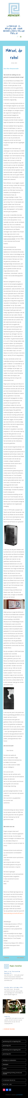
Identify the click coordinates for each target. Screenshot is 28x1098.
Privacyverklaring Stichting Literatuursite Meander (12, 1073)
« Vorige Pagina (9, 1029)
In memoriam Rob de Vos (9, 1080)
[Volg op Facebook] (10, 1090)
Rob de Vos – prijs (7, 1084)
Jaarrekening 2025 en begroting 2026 (12, 1041)
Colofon (5, 1068)
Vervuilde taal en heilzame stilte (13, 987)
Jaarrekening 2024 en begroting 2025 (12, 1049)
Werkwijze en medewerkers (9, 1060)
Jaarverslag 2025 (7, 1045)
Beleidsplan (5, 1064)
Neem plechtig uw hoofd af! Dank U (13, 913)
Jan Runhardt (19, 1094)
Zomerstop (7, 1016)
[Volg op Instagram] (4, 1090)
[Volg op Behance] (7, 1090)
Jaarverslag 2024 (7, 1054)
